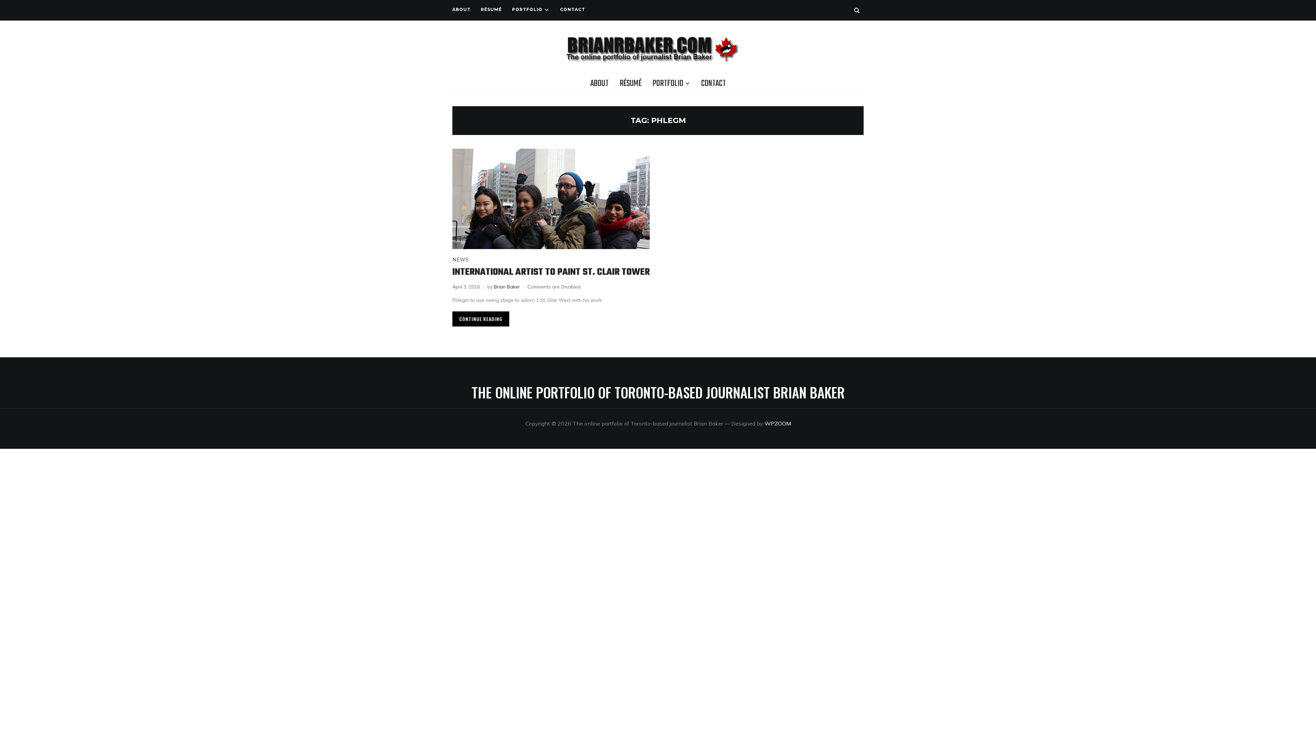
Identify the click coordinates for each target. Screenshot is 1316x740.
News (460, 260)
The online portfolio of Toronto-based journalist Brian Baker (658, 392)
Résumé (491, 9)
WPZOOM (778, 423)
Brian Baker (507, 287)
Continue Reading (480, 318)
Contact (572, 9)
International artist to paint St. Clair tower (551, 272)
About (461, 9)
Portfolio (527, 9)
